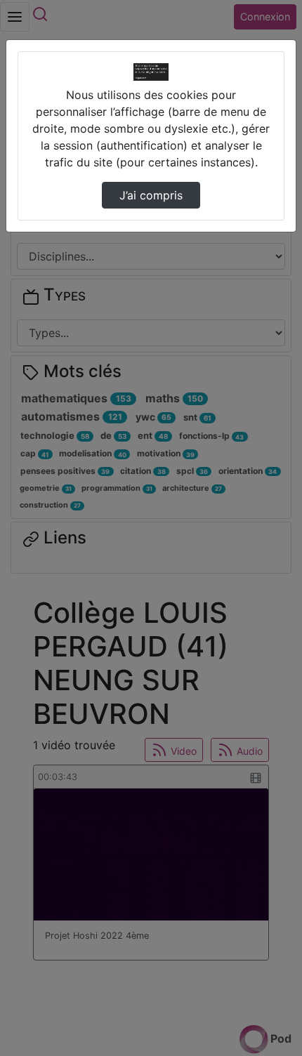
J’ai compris (151, 195)
